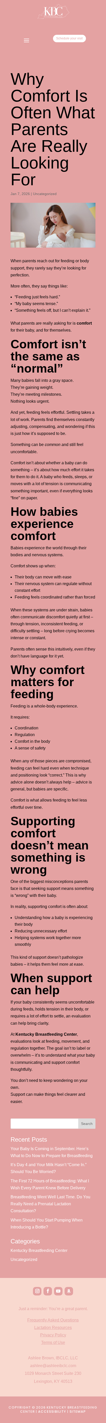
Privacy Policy (53, 1335)
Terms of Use (53, 1342)
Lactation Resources (53, 1327)
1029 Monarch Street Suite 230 (53, 1373)
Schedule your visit (69, 38)
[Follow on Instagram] (37, 1291)
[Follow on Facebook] (47, 1291)
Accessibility (52, 1411)
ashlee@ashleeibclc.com (53, 1365)
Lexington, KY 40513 (53, 1381)
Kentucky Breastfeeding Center (39, 1250)
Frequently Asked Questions (53, 1320)
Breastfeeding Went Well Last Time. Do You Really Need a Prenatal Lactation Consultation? (50, 1204)
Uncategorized (45, 194)
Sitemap (77, 1411)
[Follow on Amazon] (69, 1291)
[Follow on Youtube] (58, 1291)
